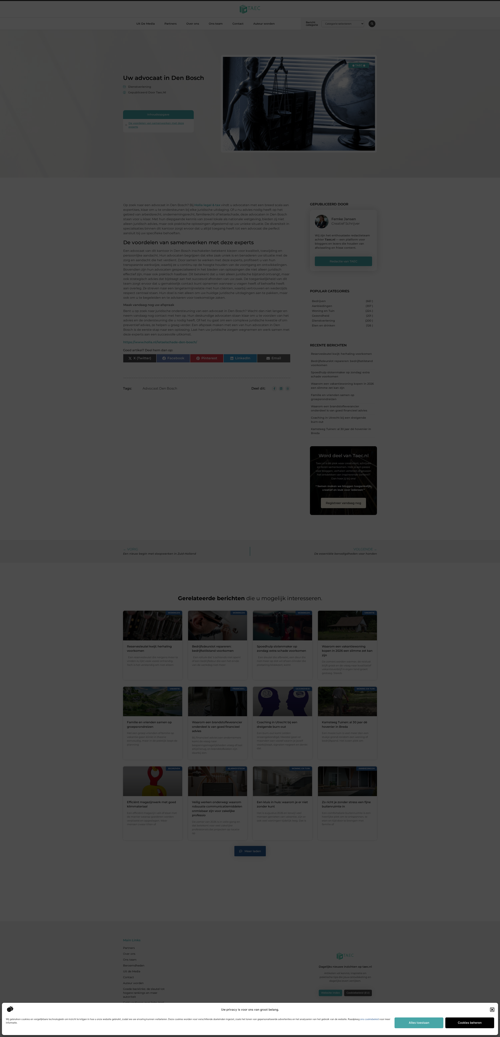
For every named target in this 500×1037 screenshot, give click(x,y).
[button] (492, 1010)
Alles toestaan (419, 1022)
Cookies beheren (470, 1022)
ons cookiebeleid (369, 1019)
